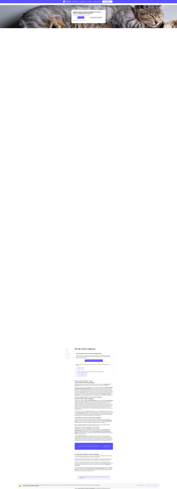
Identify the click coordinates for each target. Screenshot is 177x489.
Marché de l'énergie (97, 1)
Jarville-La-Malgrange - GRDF (82, 372)
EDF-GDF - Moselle (80, 369)
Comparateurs (82, 1)
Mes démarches (75, 1)
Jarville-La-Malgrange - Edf (81, 376)
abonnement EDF (108, 403)
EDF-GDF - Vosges (80, 368)
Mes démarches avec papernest (107, 1)
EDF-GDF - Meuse (80, 367)
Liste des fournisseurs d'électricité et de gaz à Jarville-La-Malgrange (68, 354)
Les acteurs (89, 1)
